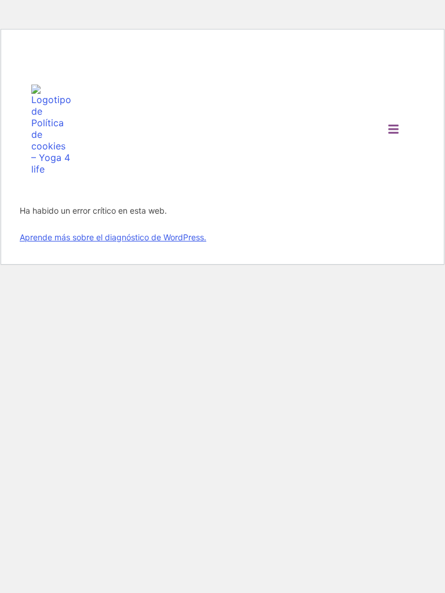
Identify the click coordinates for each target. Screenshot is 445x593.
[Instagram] (65, 57)
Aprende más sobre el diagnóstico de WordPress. (113, 237)
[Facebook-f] (40, 57)
